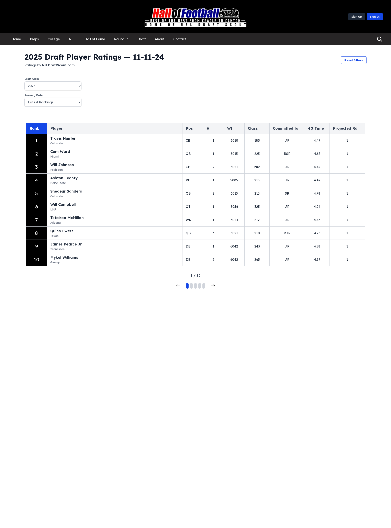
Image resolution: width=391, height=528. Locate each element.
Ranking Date (33, 95)
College (54, 39)
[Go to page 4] (199, 286)
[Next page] (213, 286)
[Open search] (379, 39)
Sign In (375, 17)
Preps (34, 39)
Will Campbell (63, 204)
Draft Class (32, 78)
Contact (179, 39)
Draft (141, 39)
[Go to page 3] (195, 286)
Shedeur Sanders (66, 191)
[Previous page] (178, 286)
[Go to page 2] (191, 286)
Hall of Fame (95, 39)
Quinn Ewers (61, 231)
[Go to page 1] (187, 286)
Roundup (121, 39)
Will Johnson (62, 164)
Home (16, 39)
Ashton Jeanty (64, 178)
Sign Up (356, 17)
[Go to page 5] (203, 286)
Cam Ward (60, 151)
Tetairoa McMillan (67, 217)
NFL (72, 39)
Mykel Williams (64, 257)
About (159, 39)
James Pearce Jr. (66, 244)
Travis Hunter (63, 138)
